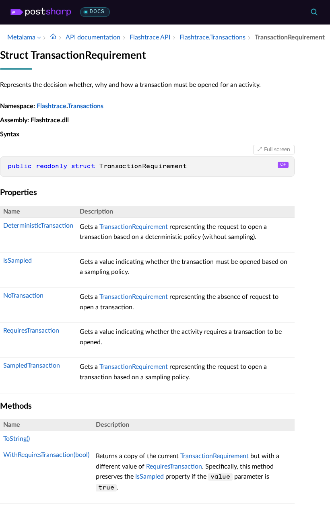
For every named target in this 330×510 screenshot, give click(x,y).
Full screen (277, 149)
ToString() (16, 439)
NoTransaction (23, 295)
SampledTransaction (31, 365)
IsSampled (17, 260)
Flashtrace (51, 106)
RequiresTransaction (31, 330)
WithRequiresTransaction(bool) (46, 455)
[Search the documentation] (314, 12)
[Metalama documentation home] (53, 37)
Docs (97, 11)
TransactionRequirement (133, 227)
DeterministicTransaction (38, 225)
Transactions (85, 106)
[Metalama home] (41, 12)
